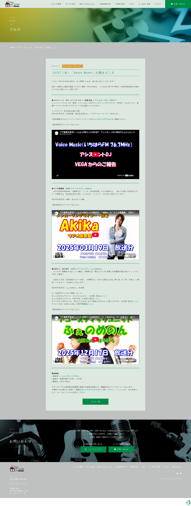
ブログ (143, 467)
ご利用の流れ (134, 467)
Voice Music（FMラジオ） (72, 66)
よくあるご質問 (154, 467)
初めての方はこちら (105, 467)
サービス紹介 (90, 467)
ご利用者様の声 (120, 467)
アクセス (166, 467)
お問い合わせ (176, 467)
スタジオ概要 (78, 467)
